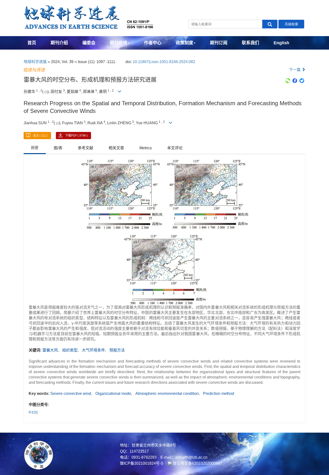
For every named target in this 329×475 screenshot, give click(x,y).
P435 (33, 412)
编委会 (88, 42)
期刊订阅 (218, 42)
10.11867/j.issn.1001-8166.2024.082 (164, 62)
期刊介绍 (59, 42)
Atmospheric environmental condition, (168, 393)
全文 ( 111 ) (40, 135)
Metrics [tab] (145, 148)
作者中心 (152, 42)
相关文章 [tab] (116, 148)
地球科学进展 (35, 62)
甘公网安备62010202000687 (197, 463)
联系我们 (250, 42)
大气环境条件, (94, 350)
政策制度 (184, 42)
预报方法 (117, 350)
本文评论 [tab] (175, 148)
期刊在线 (118, 42)
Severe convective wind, (71, 393)
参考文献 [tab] (85, 148)
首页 (31, 42)
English (281, 42)
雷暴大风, (51, 350)
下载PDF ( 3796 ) (76, 135)
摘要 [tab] (35, 148)
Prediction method (218, 393)
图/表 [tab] (58, 148)
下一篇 (295, 70)
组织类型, (70, 350)
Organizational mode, (114, 393)
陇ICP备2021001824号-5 (141, 463)
